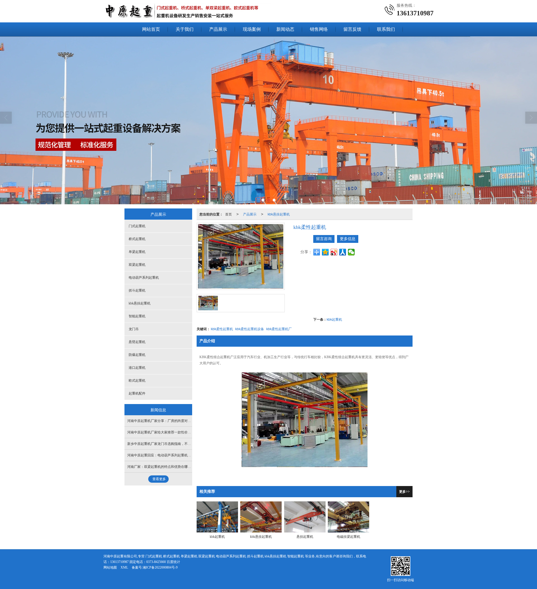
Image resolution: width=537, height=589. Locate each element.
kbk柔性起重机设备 (249, 328)
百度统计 (173, 562)
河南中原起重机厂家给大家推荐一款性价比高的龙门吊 (167, 432)
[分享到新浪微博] (334, 252)
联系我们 (386, 29)
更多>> (404, 492)
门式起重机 (137, 226)
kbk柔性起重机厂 (279, 328)
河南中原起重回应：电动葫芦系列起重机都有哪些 (164, 455)
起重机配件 (137, 393)
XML (124, 567)
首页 (228, 214)
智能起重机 (137, 316)
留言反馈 (352, 29)
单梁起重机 (137, 252)
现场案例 (252, 29)
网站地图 (110, 567)
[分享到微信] (351, 252)
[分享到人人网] (342, 252)
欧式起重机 (137, 381)
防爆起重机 (137, 355)
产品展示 (218, 29)
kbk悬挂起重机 (279, 214)
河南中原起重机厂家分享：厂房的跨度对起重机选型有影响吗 (172, 421)
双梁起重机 (137, 265)
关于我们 (185, 29)
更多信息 (347, 239)
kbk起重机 (334, 319)
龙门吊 (134, 329)
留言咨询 (324, 239)
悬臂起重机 (137, 342)
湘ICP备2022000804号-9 (160, 567)
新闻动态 (285, 29)
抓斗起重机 (137, 290)
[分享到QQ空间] (325, 252)
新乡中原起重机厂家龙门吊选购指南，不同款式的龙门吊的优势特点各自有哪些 (186, 444)
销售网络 (319, 29)
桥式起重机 (137, 239)
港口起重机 (137, 368)
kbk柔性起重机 (222, 328)
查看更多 (159, 479)
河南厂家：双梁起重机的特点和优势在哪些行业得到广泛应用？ (174, 467)
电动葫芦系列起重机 (144, 278)
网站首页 (151, 29)
